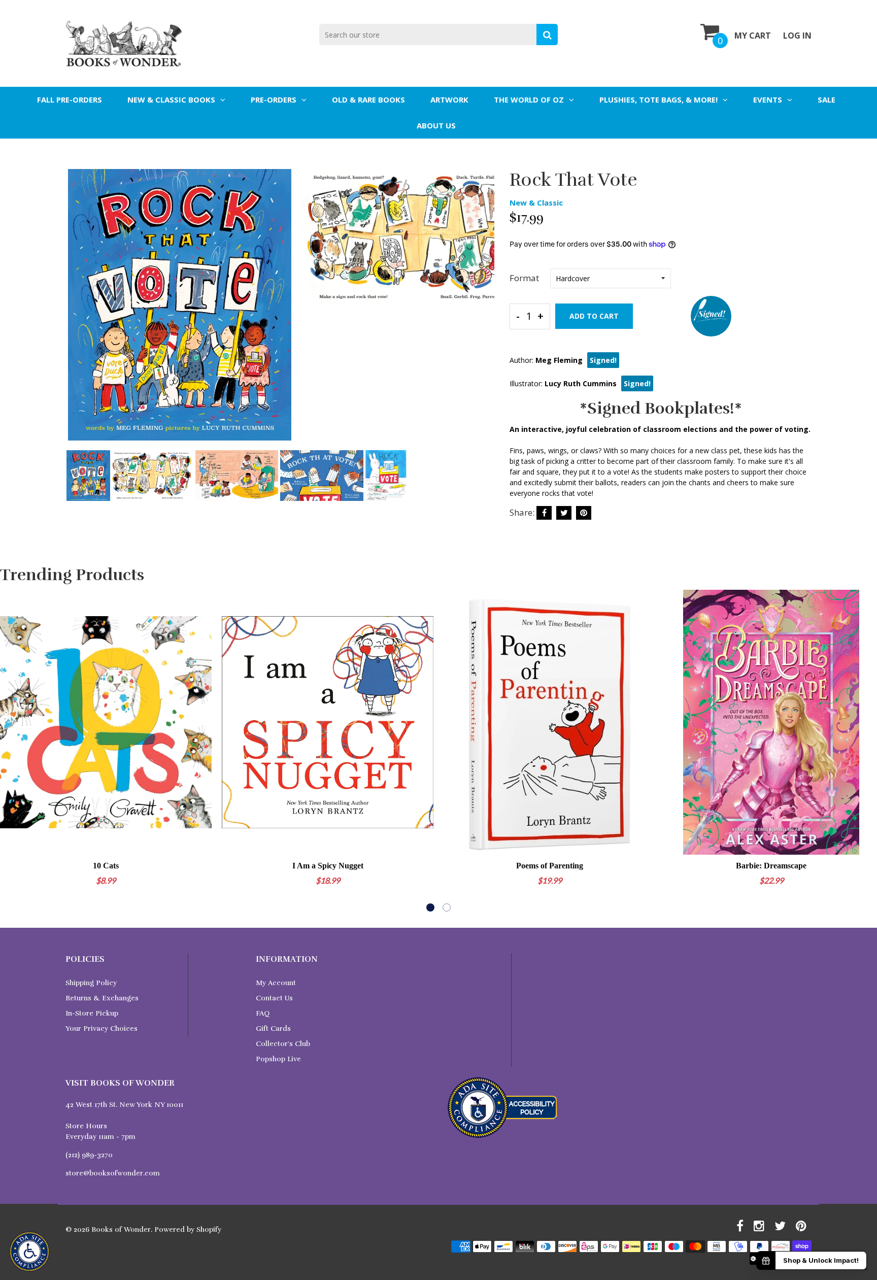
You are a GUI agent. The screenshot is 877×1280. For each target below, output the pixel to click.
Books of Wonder (121, 1229)
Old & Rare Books (368, 99)
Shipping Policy (91, 983)
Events (767, 99)
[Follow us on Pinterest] (583, 513)
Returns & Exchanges (102, 998)
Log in (797, 35)
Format (524, 278)
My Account (276, 983)
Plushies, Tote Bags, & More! (658, 99)
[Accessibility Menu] (29, 1251)
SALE (826, 99)
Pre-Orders (273, 99)
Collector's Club (283, 1043)
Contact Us (274, 998)
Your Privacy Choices (101, 1028)
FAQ (262, 1013)
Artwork (449, 99)
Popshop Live (278, 1059)
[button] (430, 907)
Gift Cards (273, 1028)
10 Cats (106, 865)
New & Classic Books (171, 99)
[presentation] (76, 314)
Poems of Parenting (549, 865)
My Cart (752, 35)
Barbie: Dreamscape (771, 865)
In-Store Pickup (91, 1013)
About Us (436, 125)
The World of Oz (529, 99)
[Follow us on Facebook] (544, 513)
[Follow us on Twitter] (563, 513)
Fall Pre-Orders (69, 99)
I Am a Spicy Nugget (327, 865)
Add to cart (594, 316)
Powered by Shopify (187, 1229)
